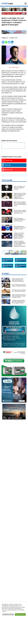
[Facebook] (3, 42)
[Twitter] (9, 42)
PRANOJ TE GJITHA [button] (20, 614)
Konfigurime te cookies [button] (8, 614)
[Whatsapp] (6, 42)
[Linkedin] (12, 42)
